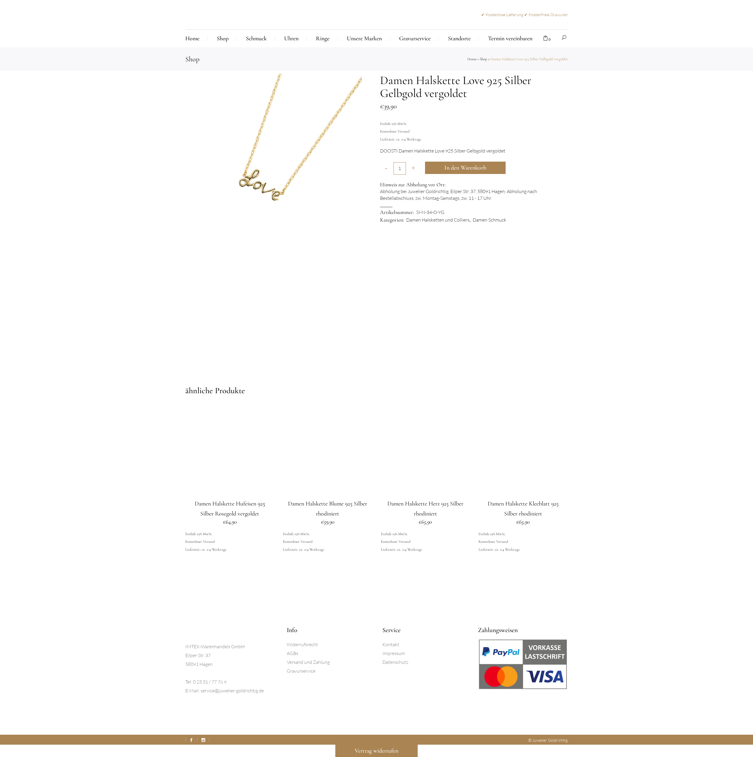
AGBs (292, 653)
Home (472, 59)
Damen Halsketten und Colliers (437, 220)
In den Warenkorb (465, 167)
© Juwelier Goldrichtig (548, 740)
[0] (545, 38)
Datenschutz (395, 662)
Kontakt (390, 644)
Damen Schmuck (489, 220)
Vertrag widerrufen (376, 750)
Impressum (393, 653)
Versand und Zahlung (308, 662)
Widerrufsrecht (302, 644)
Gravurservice (301, 671)
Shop (483, 59)
